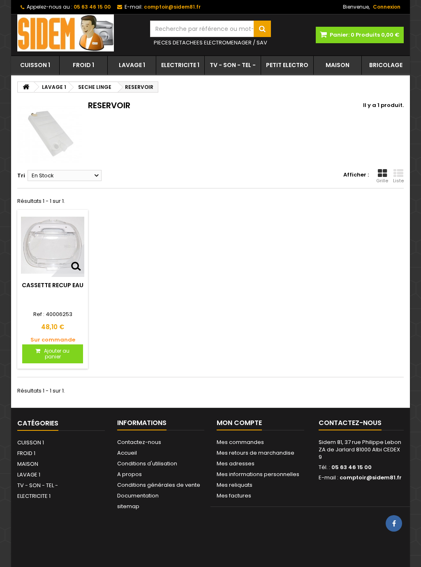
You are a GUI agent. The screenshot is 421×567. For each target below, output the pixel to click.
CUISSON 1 (35, 65)
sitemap (128, 506)
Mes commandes (240, 442)
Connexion (386, 6)
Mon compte (239, 423)
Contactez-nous (139, 442)
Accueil (127, 453)
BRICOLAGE (385, 65)
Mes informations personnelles (258, 474)
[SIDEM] (77, 32)
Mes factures (234, 496)
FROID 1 (83, 65)
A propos (129, 474)
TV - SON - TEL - (233, 65)
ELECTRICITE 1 (180, 65)
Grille (382, 180)
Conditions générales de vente (158, 485)
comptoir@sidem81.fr (371, 477)
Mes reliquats (234, 485)
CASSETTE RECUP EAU (52, 285)
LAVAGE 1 (132, 65)
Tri (21, 175)
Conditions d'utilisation (147, 463)
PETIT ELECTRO (287, 65)
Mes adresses (235, 463)
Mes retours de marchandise (255, 453)
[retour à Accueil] (26, 87)
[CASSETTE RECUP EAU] (52, 245)
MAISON (337, 65)
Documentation (138, 496)
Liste (398, 180)
